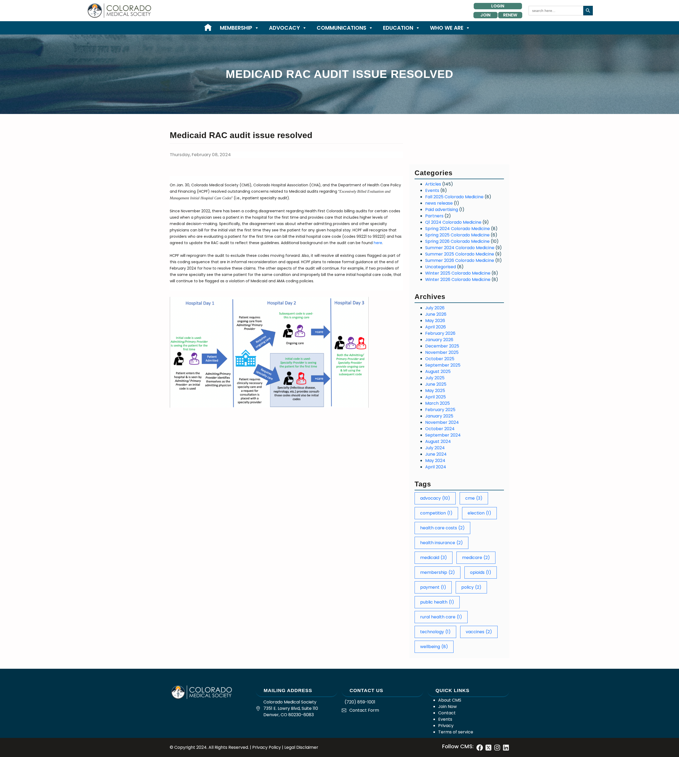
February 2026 (440, 333)
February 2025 (440, 410)
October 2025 (439, 359)
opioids (480, 572)
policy (471, 587)
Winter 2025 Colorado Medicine (457, 273)
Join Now (447, 706)
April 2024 (435, 467)
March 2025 (437, 403)
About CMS (449, 700)
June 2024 (436, 454)
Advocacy (284, 28)
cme (473, 498)
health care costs (442, 528)
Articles (433, 184)
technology (435, 632)
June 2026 (435, 314)
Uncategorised (440, 267)
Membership (236, 28)
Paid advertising (441, 209)
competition (436, 513)
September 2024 (443, 435)
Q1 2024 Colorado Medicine (453, 222)
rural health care (441, 617)
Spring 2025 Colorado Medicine (457, 235)
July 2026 (435, 308)
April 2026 (435, 327)
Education (398, 28)
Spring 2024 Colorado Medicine (457, 229)
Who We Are (446, 28)
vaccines (479, 632)
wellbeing (434, 647)
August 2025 (438, 371)
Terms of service (455, 732)
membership (437, 572)
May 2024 (435, 460)
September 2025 (442, 365)
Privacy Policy (266, 747)
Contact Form (364, 710)
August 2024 (438, 441)
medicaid (433, 557)
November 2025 (442, 352)
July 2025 (435, 378)
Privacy (446, 726)
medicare (476, 557)
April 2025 (435, 397)
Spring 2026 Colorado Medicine (457, 241)
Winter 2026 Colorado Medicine (457, 279)
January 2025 (439, 416)
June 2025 (435, 384)
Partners (434, 216)
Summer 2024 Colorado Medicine (459, 248)
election (479, 513)
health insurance (441, 543)
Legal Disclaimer (301, 747)
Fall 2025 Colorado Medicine (454, 197)
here (378, 242)
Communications (341, 28)
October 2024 (440, 429)
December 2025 (442, 346)
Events (432, 190)
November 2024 (442, 422)
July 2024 (435, 448)
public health (437, 602)
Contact (447, 713)
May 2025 (435, 391)
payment (433, 587)
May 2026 (435, 321)
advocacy (435, 498)
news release (439, 203)
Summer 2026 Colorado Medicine (459, 260)
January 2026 (439, 340)
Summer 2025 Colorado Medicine (459, 254)
